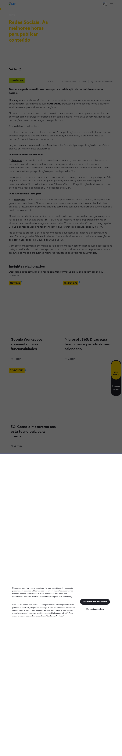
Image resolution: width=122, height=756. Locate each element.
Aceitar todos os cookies (95, 602)
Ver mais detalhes (95, 609)
